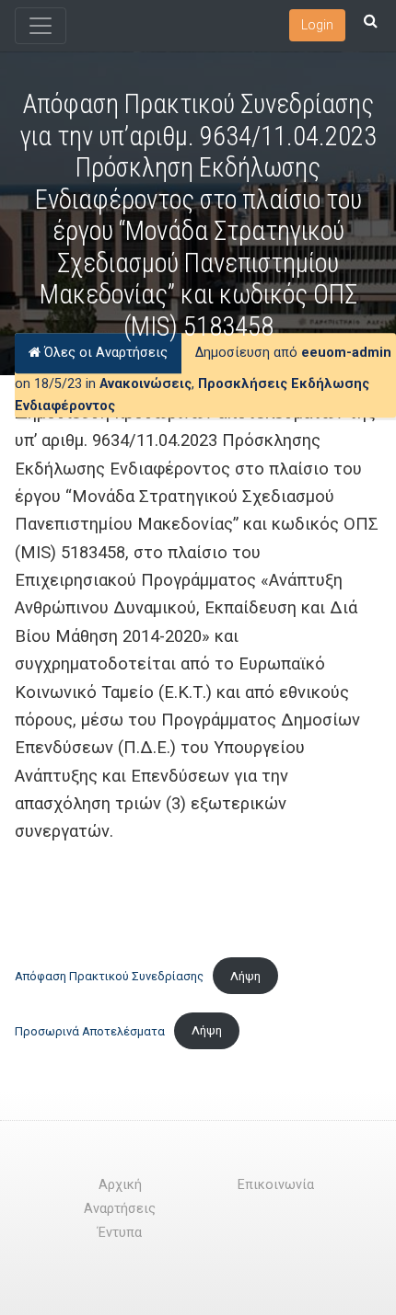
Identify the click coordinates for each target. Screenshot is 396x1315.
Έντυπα (120, 1233)
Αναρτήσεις (120, 1209)
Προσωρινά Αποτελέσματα (90, 1030)
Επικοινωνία (276, 1185)
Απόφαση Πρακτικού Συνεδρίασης (109, 976)
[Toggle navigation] (40, 25)
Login (317, 24)
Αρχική (120, 1185)
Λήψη (245, 976)
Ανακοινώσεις (145, 384)
